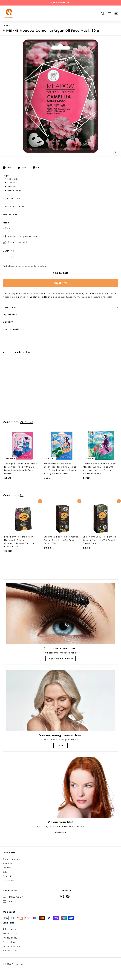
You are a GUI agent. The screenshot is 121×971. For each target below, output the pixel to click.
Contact (7, 876)
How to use (10, 307)
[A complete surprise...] (60, 613)
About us (7, 863)
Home (5, 25)
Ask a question (12, 329)
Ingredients (10, 314)
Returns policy (10, 929)
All (21, 495)
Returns (7, 872)
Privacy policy (10, 937)
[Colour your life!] (60, 787)
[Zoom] (116, 152)
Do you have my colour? (60, 658)
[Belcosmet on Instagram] (62, 896)
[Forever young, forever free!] (60, 700)
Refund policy (10, 933)
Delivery (8, 322)
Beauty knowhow (11, 859)
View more (60, 832)
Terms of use (9, 942)
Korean (11, 182)
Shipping (20, 266)
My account (9, 880)
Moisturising (14, 190)
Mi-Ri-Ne (12, 186)
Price (6, 222)
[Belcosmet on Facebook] (67, 896)
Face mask (13, 178)
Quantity (8, 250)
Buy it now (61, 283)
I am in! (60, 745)
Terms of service (11, 946)
